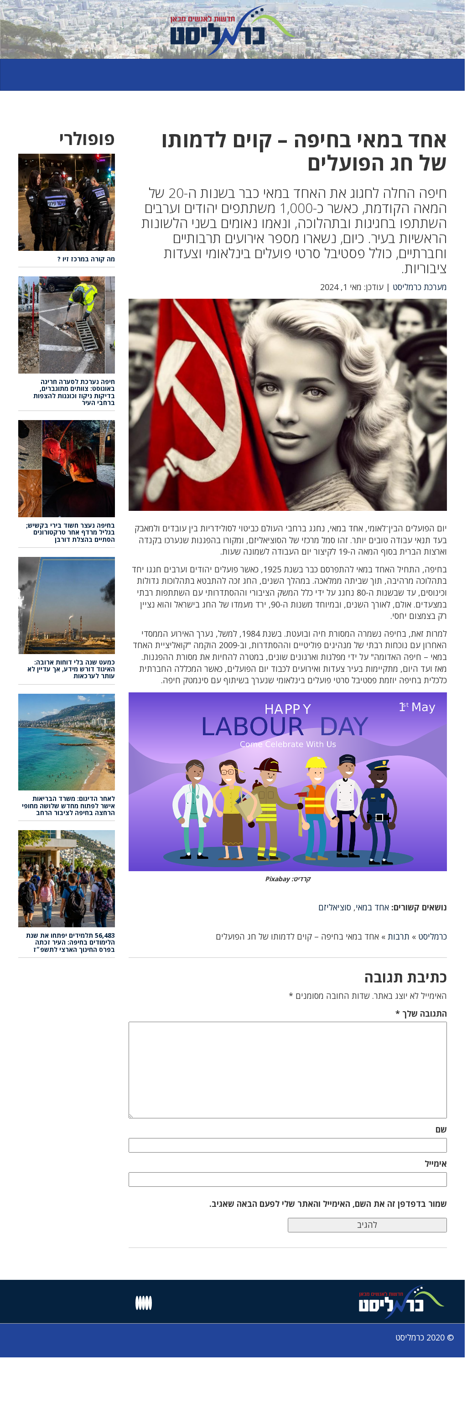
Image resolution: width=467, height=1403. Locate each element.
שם (441, 1129)
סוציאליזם (334, 907)
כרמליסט (432, 936)
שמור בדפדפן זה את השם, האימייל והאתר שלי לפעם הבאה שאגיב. (328, 1203)
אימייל (436, 1163)
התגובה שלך (421, 1013)
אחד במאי (372, 907)
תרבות (399, 936)
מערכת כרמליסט (420, 286)
